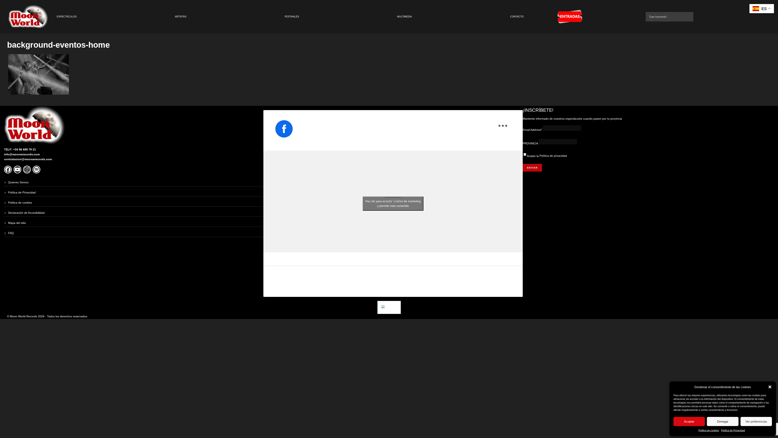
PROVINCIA (530, 143)
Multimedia (404, 16)
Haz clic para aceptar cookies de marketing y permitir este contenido (393, 203)
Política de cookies (708, 430)
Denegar (722, 421)
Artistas (180, 16)
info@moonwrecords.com (22, 154)
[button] (770, 387)
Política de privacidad (553, 155)
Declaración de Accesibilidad (26, 212)
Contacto (517, 16)
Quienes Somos (18, 182)
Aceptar (689, 421)
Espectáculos (67, 16)
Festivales (292, 16)
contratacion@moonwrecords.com (28, 159)
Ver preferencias (756, 421)
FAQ (11, 233)
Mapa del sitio (17, 222)
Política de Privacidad (733, 430)
